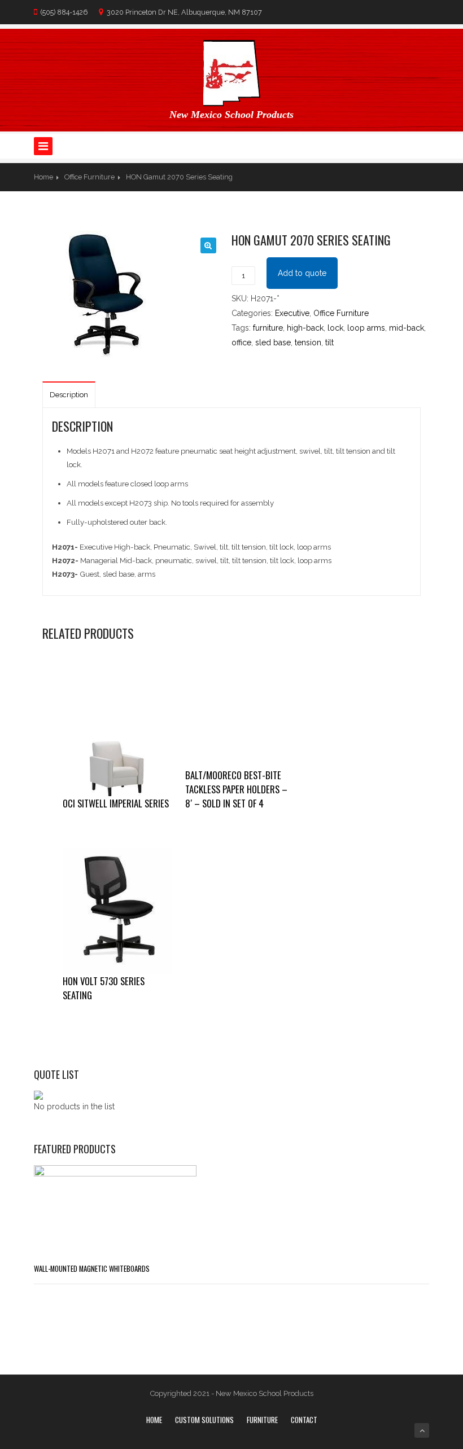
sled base (273, 342)
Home (43, 177)
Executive (292, 313)
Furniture (262, 1419)
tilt (329, 342)
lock (335, 327)
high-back (305, 327)
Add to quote (302, 273)
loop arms (366, 327)
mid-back (406, 327)
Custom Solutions (204, 1419)
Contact (304, 1419)
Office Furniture (89, 177)
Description (69, 394)
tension (308, 342)
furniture (268, 327)
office (241, 342)
